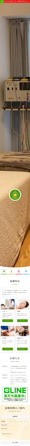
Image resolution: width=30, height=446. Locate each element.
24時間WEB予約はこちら (22, 1)
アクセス (26, 269)
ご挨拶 (11, 269)
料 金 (19, 269)
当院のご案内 (4, 269)
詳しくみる (7, 320)
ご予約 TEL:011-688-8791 (8, 1)
